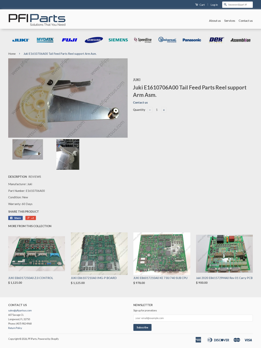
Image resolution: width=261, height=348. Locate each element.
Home (12, 53)
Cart (202, 4)
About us (215, 20)
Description (17, 176)
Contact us (246, 20)
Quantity (139, 109)
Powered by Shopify (48, 338)
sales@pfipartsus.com (20, 310)
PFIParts (32, 338)
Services (229, 20)
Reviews (34, 176)
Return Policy (15, 328)
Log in (214, 4)
